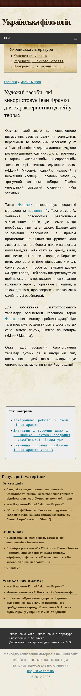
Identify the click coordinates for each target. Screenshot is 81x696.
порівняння (36, 210)
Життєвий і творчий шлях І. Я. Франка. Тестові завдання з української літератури (42, 435)
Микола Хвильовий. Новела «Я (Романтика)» (39, 592)
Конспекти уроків (30, 56)
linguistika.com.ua (40, 671)
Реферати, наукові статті (39, 61)
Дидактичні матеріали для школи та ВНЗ (40, 642)
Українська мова (21, 634)
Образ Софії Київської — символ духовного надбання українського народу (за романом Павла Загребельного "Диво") (39, 514)
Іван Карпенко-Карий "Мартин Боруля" (35, 504)
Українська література (31, 49)
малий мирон (31, 82)
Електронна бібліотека (26, 638)
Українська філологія (36, 21)
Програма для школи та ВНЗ (40, 66)
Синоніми (13, 567)
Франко (24, 205)
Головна (10, 82)
